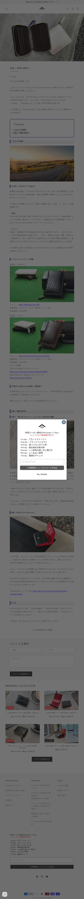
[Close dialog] (64, 422)
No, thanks (42, 474)
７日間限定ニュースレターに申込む (42, 467)
